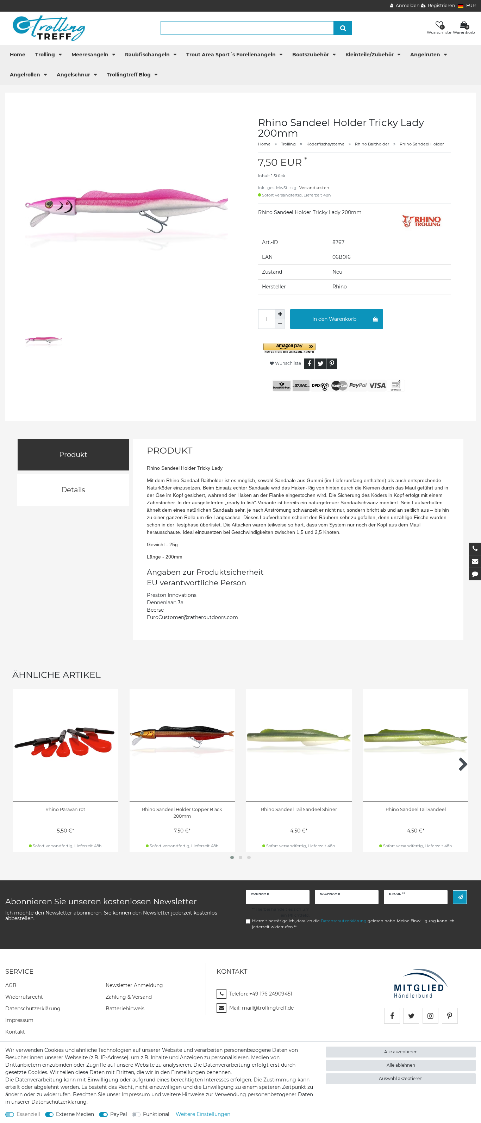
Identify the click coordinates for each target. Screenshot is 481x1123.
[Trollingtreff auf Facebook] (392, 1015)
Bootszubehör (311, 54)
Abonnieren (460, 897)
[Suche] (343, 28)
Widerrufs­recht (24, 997)
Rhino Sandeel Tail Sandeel (416, 809)
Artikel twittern (320, 363)
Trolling (45, 54)
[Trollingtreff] (45, 28)
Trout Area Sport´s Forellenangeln (231, 54)
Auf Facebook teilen (309, 363)
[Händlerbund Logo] (421, 983)
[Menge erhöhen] (280, 314)
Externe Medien (75, 1114)
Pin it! (331, 363)
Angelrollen (26, 74)
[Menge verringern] (280, 324)
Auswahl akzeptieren (401, 1078)
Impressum (19, 1020)
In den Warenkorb (334, 319)
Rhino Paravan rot (65, 809)
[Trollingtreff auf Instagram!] (430, 1015)
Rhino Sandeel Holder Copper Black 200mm (182, 813)
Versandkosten (314, 187)
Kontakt (15, 1032)
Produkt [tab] (73, 454)
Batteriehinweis (125, 1008)
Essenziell (28, 1114)
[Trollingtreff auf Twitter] (411, 1015)
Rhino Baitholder (372, 144)
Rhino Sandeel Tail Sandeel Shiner (299, 809)
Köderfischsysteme (325, 144)
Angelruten (426, 54)
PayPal (118, 1114)
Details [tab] (73, 490)
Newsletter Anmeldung (134, 985)
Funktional (156, 1114)
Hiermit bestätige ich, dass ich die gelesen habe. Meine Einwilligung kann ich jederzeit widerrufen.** (353, 923)
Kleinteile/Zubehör (370, 54)
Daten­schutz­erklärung (33, 1008)
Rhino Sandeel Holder (422, 144)
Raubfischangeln (148, 54)
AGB (11, 985)
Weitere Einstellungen (203, 1114)
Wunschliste (287, 363)
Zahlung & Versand (129, 997)
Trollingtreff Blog (129, 74)
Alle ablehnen (401, 1065)
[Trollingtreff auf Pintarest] (449, 1015)
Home (17, 54)
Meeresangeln (90, 54)
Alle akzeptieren (401, 1051)
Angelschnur (74, 74)
